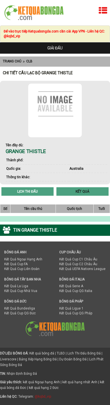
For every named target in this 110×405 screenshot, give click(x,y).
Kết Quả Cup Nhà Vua (20, 291)
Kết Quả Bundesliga (19, 308)
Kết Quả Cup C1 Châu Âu (78, 259)
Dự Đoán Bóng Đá (73, 359)
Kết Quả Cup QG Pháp (75, 313)
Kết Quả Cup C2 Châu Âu (78, 264)
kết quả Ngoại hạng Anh (41, 382)
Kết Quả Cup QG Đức (20, 313)
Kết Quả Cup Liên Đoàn (21, 269)
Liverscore (8, 359)
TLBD (61, 353)
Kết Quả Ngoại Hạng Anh (23, 259)
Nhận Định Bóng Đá (22, 374)
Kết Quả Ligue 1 (71, 308)
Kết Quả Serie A (71, 286)
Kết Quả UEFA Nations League (82, 269)
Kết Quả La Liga (16, 286)
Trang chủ (12, 61)
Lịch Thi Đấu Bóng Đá (84, 353)
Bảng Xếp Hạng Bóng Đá (38, 359)
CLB (29, 61)
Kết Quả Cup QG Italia (75, 291)
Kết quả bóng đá (41, 353)
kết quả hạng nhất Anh (79, 382)
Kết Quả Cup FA (16, 264)
